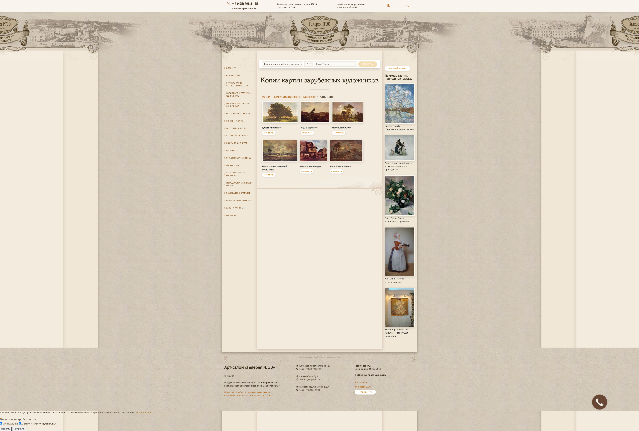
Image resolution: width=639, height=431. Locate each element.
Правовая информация (238, 193)
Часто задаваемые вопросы (235, 174)
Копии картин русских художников (237, 104)
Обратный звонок (397, 68)
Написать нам (365, 392)
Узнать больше (143, 412)
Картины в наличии (236, 128)
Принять (5, 428)
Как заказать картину (237, 135)
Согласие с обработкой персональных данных (248, 395)
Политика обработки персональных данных (247, 392)
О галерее (231, 68)
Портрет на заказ (234, 121)
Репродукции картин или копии (239, 184)
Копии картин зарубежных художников (239, 94)
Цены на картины (234, 208)
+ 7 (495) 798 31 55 (245, 3)
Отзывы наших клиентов (238, 158)
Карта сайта (361, 382)
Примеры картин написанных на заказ (237, 84)
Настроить (19, 428)
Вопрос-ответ (233, 165)
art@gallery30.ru (363, 386)
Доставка (231, 150)
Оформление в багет (236, 143)
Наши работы (233, 75)
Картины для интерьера (238, 113)
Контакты (231, 215)
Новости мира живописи (239, 200)
